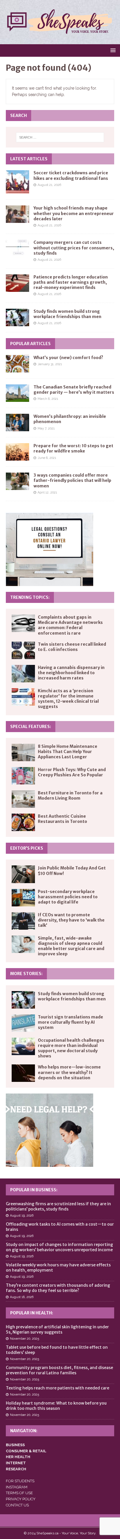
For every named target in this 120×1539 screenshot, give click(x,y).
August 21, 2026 (49, 185)
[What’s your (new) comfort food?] (17, 363)
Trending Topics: (30, 597)
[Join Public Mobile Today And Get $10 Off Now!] (23, 874)
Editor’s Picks (26, 848)
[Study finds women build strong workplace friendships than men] (17, 317)
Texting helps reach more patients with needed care (57, 1388)
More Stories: (26, 973)
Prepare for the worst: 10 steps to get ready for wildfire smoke (73, 448)
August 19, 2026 (21, 1215)
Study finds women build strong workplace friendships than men (67, 314)
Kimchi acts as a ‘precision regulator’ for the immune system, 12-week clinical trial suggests (68, 698)
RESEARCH (16, 1469)
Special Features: (30, 726)
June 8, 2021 (47, 458)
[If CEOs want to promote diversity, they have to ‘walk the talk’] (23, 921)
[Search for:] (60, 137)
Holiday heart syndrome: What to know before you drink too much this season (56, 1405)
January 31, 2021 (50, 364)
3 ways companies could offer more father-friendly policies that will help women (72, 480)
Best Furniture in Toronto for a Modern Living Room (70, 795)
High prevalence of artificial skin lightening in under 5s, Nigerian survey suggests (57, 1329)
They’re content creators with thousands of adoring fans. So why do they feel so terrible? (58, 1288)
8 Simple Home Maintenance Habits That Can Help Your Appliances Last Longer (67, 751)
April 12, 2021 (47, 492)
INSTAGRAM (16, 1487)
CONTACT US (17, 1505)
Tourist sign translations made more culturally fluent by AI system (70, 1022)
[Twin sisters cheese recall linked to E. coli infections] (23, 650)
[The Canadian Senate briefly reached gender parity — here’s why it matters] (17, 393)
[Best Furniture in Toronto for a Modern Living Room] (23, 799)
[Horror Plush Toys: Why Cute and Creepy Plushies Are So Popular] (23, 775)
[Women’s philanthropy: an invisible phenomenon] (17, 422)
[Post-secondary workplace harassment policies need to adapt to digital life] (23, 897)
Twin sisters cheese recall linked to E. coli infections (72, 647)
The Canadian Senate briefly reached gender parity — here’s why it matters (73, 389)
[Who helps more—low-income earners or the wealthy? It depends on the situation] (23, 1073)
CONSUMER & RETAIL (26, 1451)
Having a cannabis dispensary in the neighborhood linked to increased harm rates (71, 673)
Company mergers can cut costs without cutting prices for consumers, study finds (73, 247)
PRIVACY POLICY (21, 1499)
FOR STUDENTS (20, 1481)
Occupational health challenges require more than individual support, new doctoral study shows (71, 1048)
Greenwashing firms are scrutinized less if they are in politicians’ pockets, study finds (58, 1206)
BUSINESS (15, 1445)
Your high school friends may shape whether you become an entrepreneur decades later (73, 213)
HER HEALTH (18, 1457)
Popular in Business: (33, 1189)
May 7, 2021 (46, 428)
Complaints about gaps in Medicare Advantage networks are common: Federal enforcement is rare (70, 625)
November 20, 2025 (24, 1339)
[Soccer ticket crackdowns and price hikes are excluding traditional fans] (17, 182)
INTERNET (16, 1463)
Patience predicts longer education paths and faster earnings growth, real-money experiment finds (70, 282)
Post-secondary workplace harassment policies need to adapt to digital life (68, 897)
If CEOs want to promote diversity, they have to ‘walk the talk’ (71, 920)
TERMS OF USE (19, 1493)
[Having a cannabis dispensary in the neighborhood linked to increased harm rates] (23, 673)
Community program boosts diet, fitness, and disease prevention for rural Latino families (59, 1370)
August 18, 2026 (21, 1297)
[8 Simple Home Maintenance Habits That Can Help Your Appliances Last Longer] (23, 752)
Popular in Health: (31, 1313)
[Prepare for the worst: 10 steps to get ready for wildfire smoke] (17, 452)
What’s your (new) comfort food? (68, 357)
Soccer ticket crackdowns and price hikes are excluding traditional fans (70, 175)
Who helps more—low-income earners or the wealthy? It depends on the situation (69, 1072)
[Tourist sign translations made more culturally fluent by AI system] (23, 1023)
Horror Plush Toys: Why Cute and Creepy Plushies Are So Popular (72, 772)
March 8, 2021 (48, 399)
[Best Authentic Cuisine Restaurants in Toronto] (23, 822)
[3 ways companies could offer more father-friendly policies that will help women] (17, 481)
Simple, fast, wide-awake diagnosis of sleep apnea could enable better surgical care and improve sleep (71, 946)
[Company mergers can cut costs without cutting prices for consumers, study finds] (17, 248)
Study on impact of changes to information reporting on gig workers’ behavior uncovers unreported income (59, 1247)
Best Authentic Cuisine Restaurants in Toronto (62, 819)
